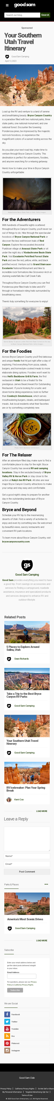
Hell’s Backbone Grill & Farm (22, 376)
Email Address (13, 972)
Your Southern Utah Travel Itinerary (22, 742)
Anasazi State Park (32, 248)
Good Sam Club (27, 1077)
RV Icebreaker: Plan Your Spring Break (25, 789)
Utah (17, 380)
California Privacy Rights (23, 985)
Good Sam (7, 580)
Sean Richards (21, 658)
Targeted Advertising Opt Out (37, 1092)
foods (16, 360)
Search (45, 15)
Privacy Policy (5, 1089)
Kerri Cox (19, 799)
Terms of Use (27, 1095)
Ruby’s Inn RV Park (21, 480)
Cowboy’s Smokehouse (19, 396)
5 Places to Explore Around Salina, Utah (22, 648)
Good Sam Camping (20, 56)
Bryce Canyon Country (40, 115)
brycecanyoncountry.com (16, 541)
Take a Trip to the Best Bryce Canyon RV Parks (23, 695)
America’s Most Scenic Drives (25, 919)
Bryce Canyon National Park (30, 236)
